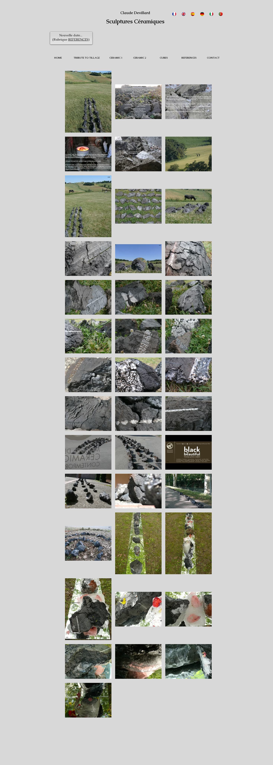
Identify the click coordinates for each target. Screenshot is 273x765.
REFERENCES (78, 39)
